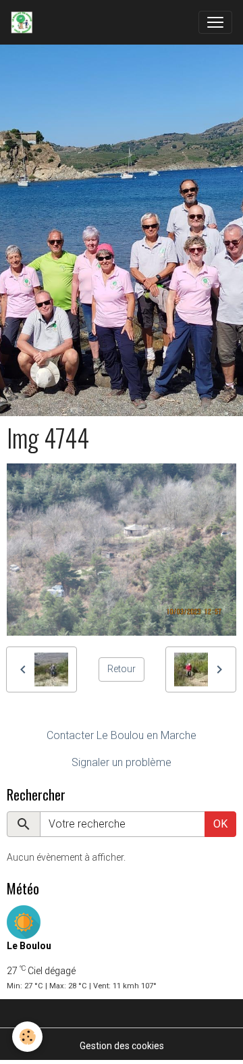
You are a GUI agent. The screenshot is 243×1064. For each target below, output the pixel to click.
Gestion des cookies (122, 1045)
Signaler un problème (121, 762)
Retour (121, 668)
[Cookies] (27, 1036)
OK (220, 823)
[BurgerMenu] (215, 22)
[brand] (24, 22)
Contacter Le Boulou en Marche (121, 735)
